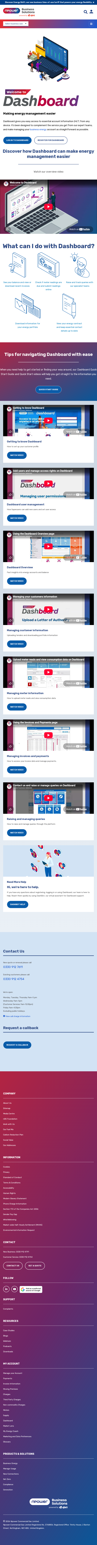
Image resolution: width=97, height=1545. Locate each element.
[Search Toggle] (86, 12)
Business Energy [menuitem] (10, 1463)
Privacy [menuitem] (6, 1172)
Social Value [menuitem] (8, 1140)
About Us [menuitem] (7, 1103)
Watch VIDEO (16, 707)
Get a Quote (34, 1266)
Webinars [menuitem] (7, 1341)
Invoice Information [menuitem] (11, 1384)
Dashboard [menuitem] (8, 1421)
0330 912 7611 (13, 967)
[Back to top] (14, 1539)
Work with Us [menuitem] (9, 1124)
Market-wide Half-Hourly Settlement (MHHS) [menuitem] (22, 1225)
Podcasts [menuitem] (7, 1346)
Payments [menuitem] (7, 1378)
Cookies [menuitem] (6, 1167)
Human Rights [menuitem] (9, 1193)
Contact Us (13, 1266)
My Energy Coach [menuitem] (10, 1431)
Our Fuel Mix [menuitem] (8, 1129)
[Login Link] (91, 12)
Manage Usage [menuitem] (9, 1469)
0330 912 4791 (22, 1252)
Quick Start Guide (48, 389)
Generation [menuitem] (8, 1490)
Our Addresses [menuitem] (9, 1145)
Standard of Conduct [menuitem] (12, 1177)
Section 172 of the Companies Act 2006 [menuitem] (20, 1209)
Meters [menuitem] (6, 1410)
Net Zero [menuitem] (7, 1479)
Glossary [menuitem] (7, 1442)
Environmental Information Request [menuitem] (19, 1230)
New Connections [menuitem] (11, 1474)
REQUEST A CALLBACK (17, 1045)
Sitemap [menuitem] (6, 1108)
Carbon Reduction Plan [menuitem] (13, 1135)
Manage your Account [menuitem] (12, 1373)
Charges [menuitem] (6, 1394)
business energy (38, 129)
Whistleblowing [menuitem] (9, 1219)
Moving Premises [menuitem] (10, 1389)
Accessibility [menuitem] (8, 1188)
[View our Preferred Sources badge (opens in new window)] (31, 1292)
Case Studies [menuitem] (9, 1330)
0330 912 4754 (13, 979)
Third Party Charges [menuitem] (12, 1399)
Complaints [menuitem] (8, 1309)
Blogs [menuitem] (5, 1336)
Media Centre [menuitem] (9, 1114)
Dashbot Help (17, 904)
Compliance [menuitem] (8, 1484)
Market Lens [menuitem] (8, 1426)
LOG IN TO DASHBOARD (17, 140)
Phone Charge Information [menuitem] (15, 1204)
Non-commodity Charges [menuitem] (14, 1405)
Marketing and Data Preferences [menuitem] (17, 1436)
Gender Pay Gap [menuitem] (10, 1214)
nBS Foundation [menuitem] (10, 1119)
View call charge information (17, 1016)
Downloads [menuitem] (8, 1351)
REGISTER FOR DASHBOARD (51, 140)
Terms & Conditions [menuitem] (11, 1183)
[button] (6, 1289)
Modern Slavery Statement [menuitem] (15, 1198)
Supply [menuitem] (6, 1415)
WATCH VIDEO (16, 455)
